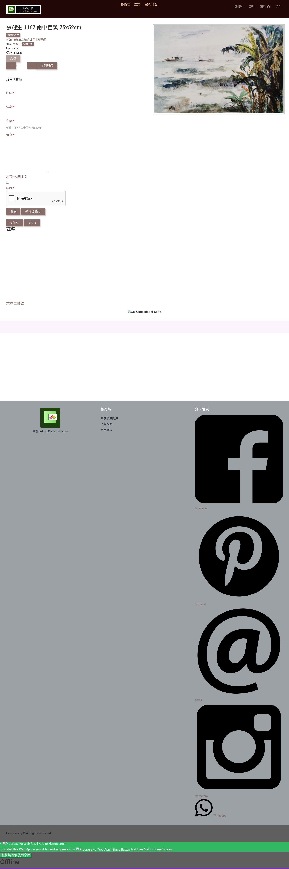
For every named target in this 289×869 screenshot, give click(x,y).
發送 (13, 212)
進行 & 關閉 (33, 212)
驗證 (10, 188)
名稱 (10, 93)
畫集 (137, 4)
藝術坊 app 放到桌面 (16, 855)
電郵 (10, 107)
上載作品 (106, 424)
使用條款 (106, 430)
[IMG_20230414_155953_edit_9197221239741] (219, 69)
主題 (10, 121)
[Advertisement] (124, 267)
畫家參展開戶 (109, 418)
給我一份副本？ (16, 176)
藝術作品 (151, 4)
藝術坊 (127, 4)
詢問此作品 (13, 35)
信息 (10, 135)
